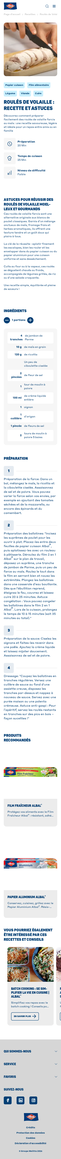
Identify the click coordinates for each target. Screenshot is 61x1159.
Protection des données (30, 1133)
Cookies (30, 1138)
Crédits (30, 1128)
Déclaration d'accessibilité (30, 1143)
